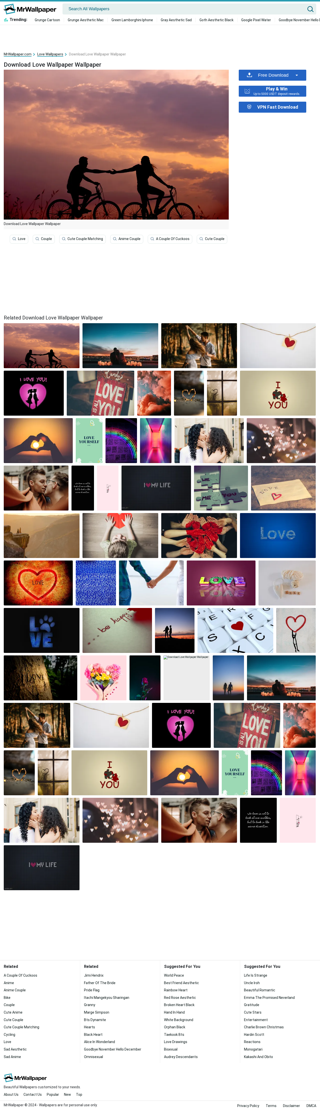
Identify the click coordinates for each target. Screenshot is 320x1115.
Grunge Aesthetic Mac (86, 20)
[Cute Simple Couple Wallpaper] (107, 488)
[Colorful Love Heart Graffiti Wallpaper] (121, 440)
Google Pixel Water (256, 20)
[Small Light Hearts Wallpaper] (281, 440)
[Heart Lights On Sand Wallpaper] (189, 393)
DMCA (311, 1106)
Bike (7, 998)
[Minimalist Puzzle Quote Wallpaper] (278, 393)
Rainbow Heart (176, 990)
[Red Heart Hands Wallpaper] (199, 535)
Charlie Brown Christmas (264, 1027)
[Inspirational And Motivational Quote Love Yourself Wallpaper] (89, 440)
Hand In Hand (174, 1012)
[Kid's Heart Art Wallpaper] (120, 535)
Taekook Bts (174, 1035)
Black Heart (93, 1035)
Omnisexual (93, 1057)
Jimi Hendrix (94, 975)
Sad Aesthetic (15, 1049)
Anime (9, 983)
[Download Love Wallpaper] (42, 345)
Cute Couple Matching (85, 239)
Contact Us (33, 1095)
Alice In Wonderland (99, 1042)
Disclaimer (291, 1106)
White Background (178, 1020)
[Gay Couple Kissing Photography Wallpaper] (36, 488)
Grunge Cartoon (47, 20)
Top (79, 1095)
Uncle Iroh (252, 983)
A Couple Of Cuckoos (173, 239)
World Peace (174, 975)
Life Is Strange (255, 975)
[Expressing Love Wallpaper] (34, 393)
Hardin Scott (254, 1035)
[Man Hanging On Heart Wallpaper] (296, 630)
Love (22, 239)
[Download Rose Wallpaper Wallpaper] (145, 677)
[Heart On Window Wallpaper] (222, 393)
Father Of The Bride (100, 983)
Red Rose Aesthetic (180, 998)
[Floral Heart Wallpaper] (103, 677)
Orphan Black (174, 1027)
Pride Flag (92, 990)
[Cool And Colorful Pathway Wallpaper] (156, 440)
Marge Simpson (96, 1012)
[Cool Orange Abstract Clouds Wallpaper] (154, 393)
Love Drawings (175, 1042)
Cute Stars (253, 1012)
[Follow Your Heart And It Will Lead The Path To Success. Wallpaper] (83, 488)
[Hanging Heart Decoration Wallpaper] (278, 345)
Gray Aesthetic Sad (176, 20)
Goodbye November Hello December (112, 1049)
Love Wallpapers (50, 54)
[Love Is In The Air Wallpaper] (42, 535)
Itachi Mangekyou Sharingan (106, 998)
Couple (46, 239)
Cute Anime (13, 1012)
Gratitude (251, 1005)
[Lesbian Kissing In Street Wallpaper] (209, 440)
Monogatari (253, 1049)
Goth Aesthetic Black (217, 20)
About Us (11, 1095)
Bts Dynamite (95, 1020)
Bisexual (171, 1049)
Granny (89, 1005)
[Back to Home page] (32, 8)
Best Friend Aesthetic (181, 983)
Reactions (252, 1042)
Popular (53, 1095)
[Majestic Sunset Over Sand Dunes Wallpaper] (156, 488)
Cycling (9, 1035)
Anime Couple (129, 239)
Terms (271, 1106)
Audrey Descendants (181, 1057)
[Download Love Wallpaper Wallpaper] (120, 345)
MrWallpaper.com (18, 54)
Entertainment (256, 1020)
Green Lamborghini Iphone (132, 20)
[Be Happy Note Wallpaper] (117, 630)
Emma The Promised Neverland (269, 998)
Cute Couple (214, 239)
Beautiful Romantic (259, 990)
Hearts (89, 1027)
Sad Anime (12, 1057)
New (67, 1095)
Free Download (273, 75)
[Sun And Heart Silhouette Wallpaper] (38, 440)
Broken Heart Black (179, 1005)
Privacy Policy (248, 1106)
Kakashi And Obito (258, 1057)
